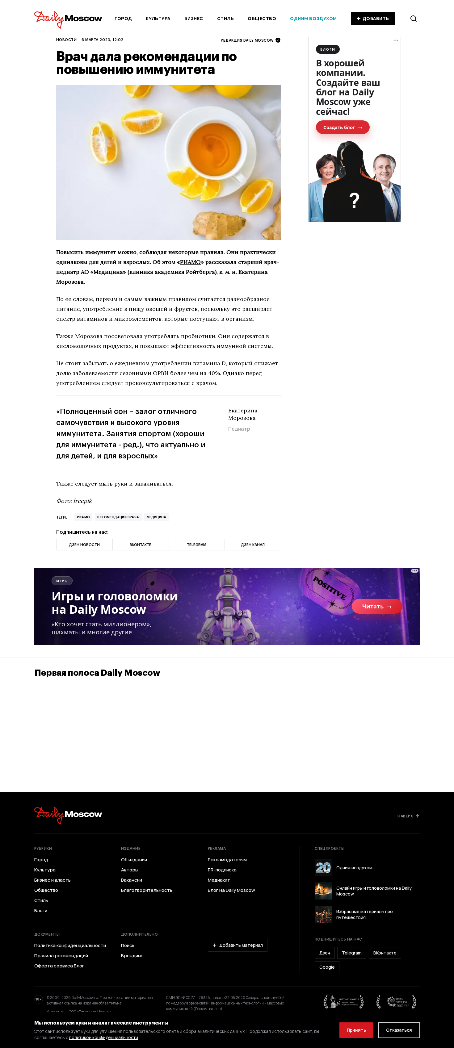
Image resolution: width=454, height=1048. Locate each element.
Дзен (324, 953)
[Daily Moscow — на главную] (68, 816)
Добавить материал (241, 945)
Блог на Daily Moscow (231, 890)
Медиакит (219, 880)
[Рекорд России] (396, 1001)
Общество (262, 18)
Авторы (129, 870)
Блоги (40, 911)
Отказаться (399, 1030)
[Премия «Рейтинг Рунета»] (344, 1001)
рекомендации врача (118, 517)
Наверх (405, 816)
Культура (158, 18)
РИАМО (190, 261)
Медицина (156, 517)
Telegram (352, 953)
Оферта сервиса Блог (59, 966)
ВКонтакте (385, 953)
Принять (356, 1030)
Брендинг (132, 956)
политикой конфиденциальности (103, 1037)
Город (123, 18)
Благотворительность (146, 890)
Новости (66, 39)
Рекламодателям (227, 860)
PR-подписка (222, 870)
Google (327, 967)
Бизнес (193, 18)
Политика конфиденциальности (70, 945)
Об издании (134, 860)
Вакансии (131, 880)
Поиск (127, 945)
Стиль (225, 18)
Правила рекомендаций (61, 956)
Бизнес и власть (52, 880)
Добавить (376, 18)
